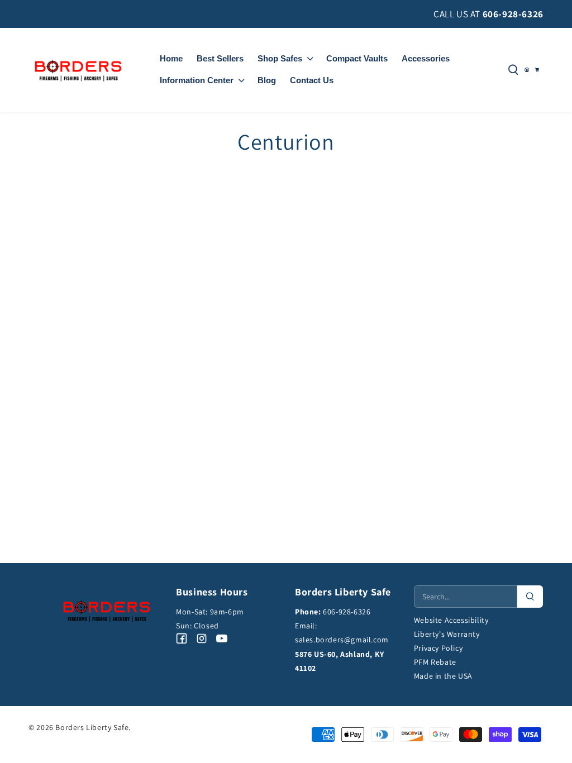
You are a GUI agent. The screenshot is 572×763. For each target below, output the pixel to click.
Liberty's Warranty (447, 634)
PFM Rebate (435, 662)
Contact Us (311, 80)
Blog (267, 80)
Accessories (426, 58)
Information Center (196, 80)
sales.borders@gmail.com (342, 640)
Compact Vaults (357, 58)
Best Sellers (220, 58)
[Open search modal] (513, 69)
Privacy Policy (438, 648)
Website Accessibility (451, 620)
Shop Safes (280, 58)
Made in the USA (443, 676)
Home (171, 58)
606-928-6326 (513, 14)
